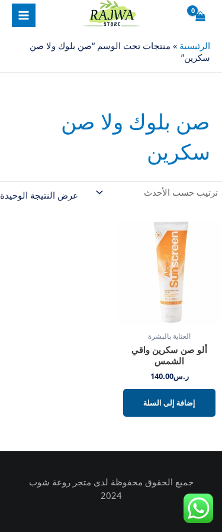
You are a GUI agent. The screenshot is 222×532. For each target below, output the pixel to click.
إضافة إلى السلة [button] (169, 402)
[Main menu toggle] (24, 15)
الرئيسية (194, 45)
